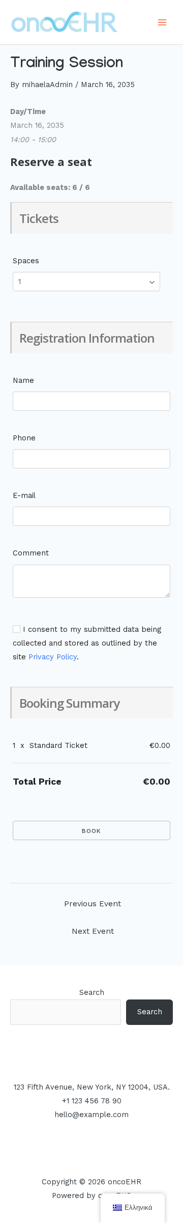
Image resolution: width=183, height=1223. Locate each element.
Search (91, 992)
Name (23, 380)
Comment (31, 553)
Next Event (93, 931)
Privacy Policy (52, 656)
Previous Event (92, 903)
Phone (24, 437)
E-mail (24, 495)
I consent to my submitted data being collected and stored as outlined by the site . (87, 643)
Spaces (26, 260)
